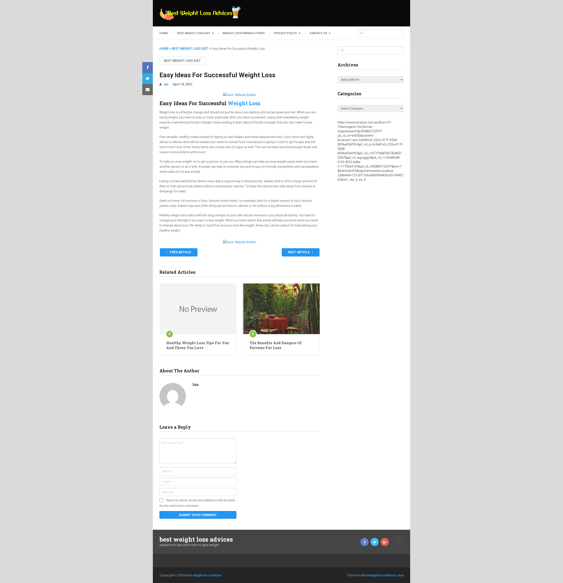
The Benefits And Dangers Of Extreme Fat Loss (276, 345)
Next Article (299, 252)
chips (191, 206)
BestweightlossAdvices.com (383, 575)
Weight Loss (244, 103)
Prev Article (180, 252)
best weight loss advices (196, 539)
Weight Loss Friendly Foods (244, 33)
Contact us (318, 33)
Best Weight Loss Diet (193, 33)
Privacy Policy (285, 33)
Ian (166, 84)
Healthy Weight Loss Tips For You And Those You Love (197, 345)
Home (163, 33)
